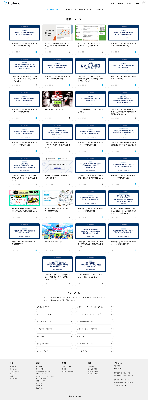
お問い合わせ (118, 363)
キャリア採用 (92, 369)
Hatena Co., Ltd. (75, 396)
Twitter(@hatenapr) (120, 385)
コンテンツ (99, 9)
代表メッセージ (15, 371)
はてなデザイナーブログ (85, 322)
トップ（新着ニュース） (53, 9)
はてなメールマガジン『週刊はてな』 (90, 307)
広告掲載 (117, 366)
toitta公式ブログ (83, 351)
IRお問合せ (39, 388)
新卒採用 (91, 366)
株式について (40, 381)
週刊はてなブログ (83, 336)
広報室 (129, 3)
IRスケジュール (41, 378)
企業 (112, 3)
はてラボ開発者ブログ (85, 344)
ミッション (13, 369)
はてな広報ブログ (43, 307)
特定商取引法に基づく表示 (122, 373)
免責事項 (39, 385)
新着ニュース (118, 368)
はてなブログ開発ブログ (45, 329)
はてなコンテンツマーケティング (89, 314)
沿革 (11, 376)
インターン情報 (93, 374)
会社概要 (13, 366)
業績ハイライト (41, 374)
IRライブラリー (41, 369)
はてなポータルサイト (121, 380)
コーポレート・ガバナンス (45, 376)
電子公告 (39, 383)
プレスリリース (67, 366)
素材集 (64, 369)
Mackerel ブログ (43, 336)
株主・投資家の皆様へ (43, 371)
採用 (137, 3)
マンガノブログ (42, 351)
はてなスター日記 (43, 344)
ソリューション (79, 9)
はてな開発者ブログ (44, 322)
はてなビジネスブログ (45, 314)
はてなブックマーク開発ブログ (88, 329)
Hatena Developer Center (122, 382)
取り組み (90, 9)
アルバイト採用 (93, 371)
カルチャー (13, 378)
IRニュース (39, 366)
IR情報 (120, 3)
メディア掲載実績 (68, 371)
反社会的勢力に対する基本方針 (123, 375)
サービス (69, 9)
